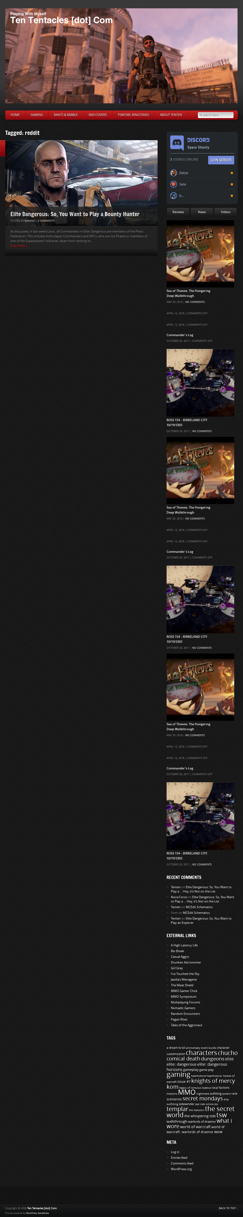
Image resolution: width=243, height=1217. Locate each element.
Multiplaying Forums (185, 1002)
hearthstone (198, 1076)
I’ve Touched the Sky (185, 974)
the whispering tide (200, 1116)
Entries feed (179, 1158)
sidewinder (186, 1104)
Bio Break (177, 951)
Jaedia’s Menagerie (184, 979)
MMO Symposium (183, 996)
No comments (195, 302)
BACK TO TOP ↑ (228, 1208)
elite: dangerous (181, 1064)
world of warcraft (195, 1127)
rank (234, 1093)
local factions (220, 1087)
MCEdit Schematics (199, 907)
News (202, 212)
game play (206, 1070)
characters (201, 1053)
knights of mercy (213, 1081)
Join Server (221, 159)
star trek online (204, 1104)
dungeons (212, 1059)
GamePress (43, 1213)
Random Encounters (185, 1014)
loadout (206, 1087)
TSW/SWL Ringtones (133, 115)
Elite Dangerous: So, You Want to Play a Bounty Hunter (75, 214)
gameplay (191, 1070)
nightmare (202, 1093)
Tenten (176, 887)
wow (218, 1132)
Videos (225, 212)
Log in (175, 1152)
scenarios (174, 1099)
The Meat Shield (182, 985)
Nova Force (179, 897)
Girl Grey (177, 968)
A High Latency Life (184, 945)
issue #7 (184, 1082)
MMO (187, 1092)
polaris (226, 1093)
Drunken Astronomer (186, 962)
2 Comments (46, 220)
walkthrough (177, 1121)
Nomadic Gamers (183, 1008)
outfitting (216, 1093)
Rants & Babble (66, 115)
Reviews (178, 212)
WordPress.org (181, 1169)
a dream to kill (176, 1048)
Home (15, 115)
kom (172, 1086)
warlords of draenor (202, 1121)
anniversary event (197, 1048)
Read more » (18, 246)
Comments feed (182, 1163)
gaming (178, 1074)
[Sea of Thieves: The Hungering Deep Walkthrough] (200, 229)
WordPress (31, 1213)
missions (172, 1093)
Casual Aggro (180, 957)
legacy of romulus (190, 1087)
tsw (221, 1115)
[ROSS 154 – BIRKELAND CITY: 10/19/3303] (200, 358)
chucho (228, 1053)
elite (229, 1059)
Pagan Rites (179, 1019)
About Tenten (171, 115)
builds (212, 1048)
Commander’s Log (180, 335)
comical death (183, 1058)
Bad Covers (98, 115)
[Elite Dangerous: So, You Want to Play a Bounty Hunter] (81, 183)
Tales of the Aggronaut (186, 1025)
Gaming (37, 115)
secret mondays (202, 1098)
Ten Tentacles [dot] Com (42, 1208)
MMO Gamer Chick (184, 991)
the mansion (196, 1110)
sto (216, 1104)
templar (177, 1109)
